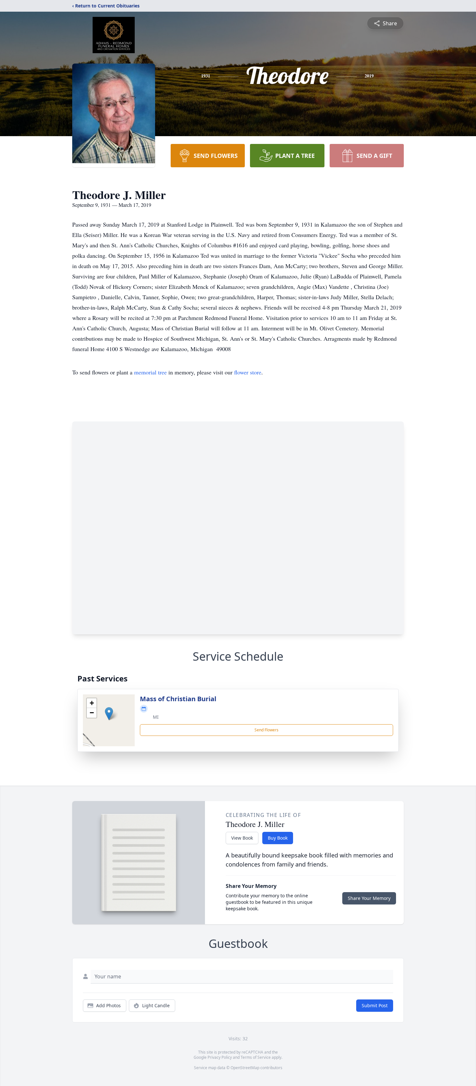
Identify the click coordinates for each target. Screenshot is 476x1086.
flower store (247, 372)
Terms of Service (256, 1057)
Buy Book (278, 838)
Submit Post (375, 1005)
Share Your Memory (369, 898)
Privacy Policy (220, 1057)
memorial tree (150, 372)
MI (156, 717)
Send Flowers (266, 730)
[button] (109, 713)
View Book (242, 838)
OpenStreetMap (245, 1067)
